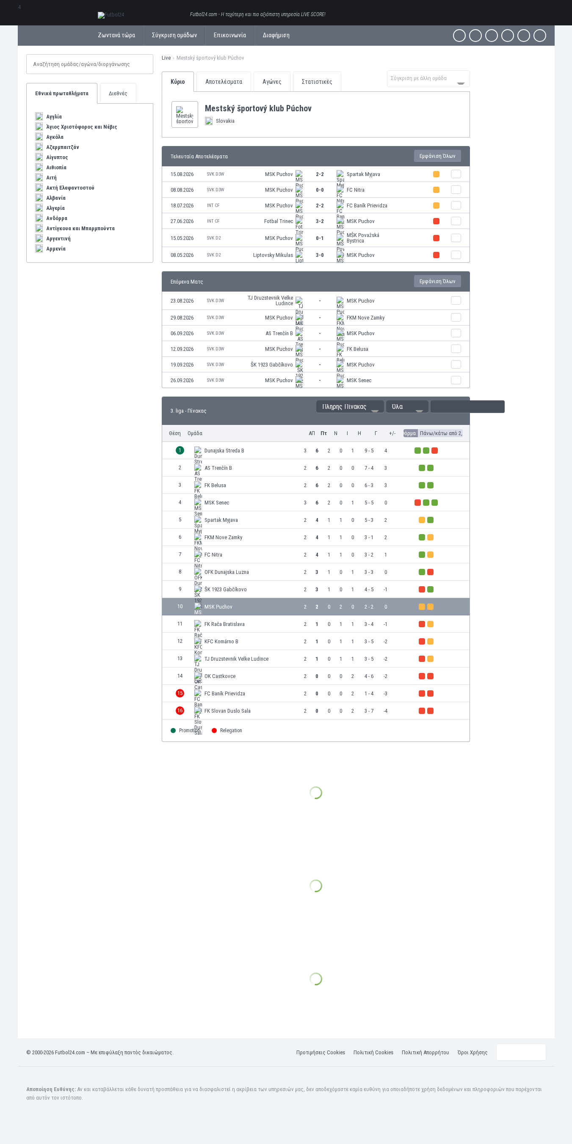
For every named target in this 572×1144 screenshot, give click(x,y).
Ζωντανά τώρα (116, 35)
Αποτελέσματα (223, 81)
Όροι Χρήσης (473, 1052)
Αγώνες (272, 81)
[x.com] (475, 35)
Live (166, 58)
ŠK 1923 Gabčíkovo (272, 364)
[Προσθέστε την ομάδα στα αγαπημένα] (318, 108)
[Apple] (507, 35)
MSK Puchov (279, 174)
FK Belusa (357, 349)
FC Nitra (356, 190)
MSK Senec (359, 380)
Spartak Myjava (363, 174)
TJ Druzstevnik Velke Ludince (270, 300)
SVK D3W (215, 174)
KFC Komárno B (221, 641)
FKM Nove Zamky (365, 317)
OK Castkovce (219, 676)
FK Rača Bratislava (224, 624)
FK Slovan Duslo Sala (227, 711)
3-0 (320, 255)
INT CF (213, 205)
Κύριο (178, 81)
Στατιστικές (317, 81)
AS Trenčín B (279, 333)
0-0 (320, 190)
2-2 (320, 174)
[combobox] (428, 78)
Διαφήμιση (276, 35)
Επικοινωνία (230, 35)
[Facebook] (459, 35)
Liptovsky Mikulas (273, 255)
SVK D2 (214, 238)
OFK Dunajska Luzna (226, 572)
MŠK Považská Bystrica (363, 237)
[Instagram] (491, 35)
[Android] (523, 35)
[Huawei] (539, 35)
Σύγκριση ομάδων (174, 35)
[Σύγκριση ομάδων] (456, 174)
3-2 (320, 221)
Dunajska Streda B (224, 450)
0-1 (320, 238)
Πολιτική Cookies (373, 1052)
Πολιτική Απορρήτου (425, 1052)
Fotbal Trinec (278, 221)
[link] (316, 174)
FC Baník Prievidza (367, 205)
